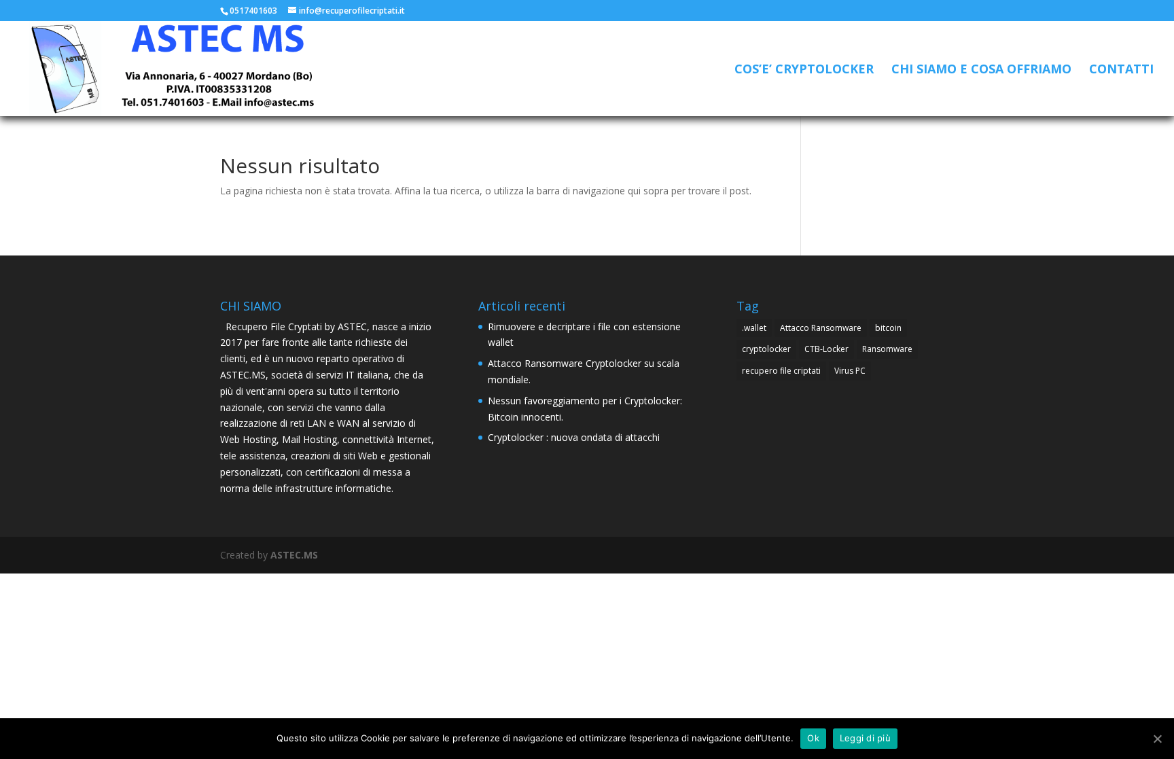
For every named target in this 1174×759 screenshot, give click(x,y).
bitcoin (888, 328)
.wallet (754, 328)
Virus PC (850, 370)
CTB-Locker (826, 349)
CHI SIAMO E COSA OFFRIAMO (981, 70)
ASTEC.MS (294, 554)
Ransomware (887, 349)
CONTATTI (1121, 70)
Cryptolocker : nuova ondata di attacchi (574, 437)
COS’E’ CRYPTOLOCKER (804, 70)
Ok (813, 737)
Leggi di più (865, 737)
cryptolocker (766, 349)
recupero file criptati (781, 370)
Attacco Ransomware (820, 328)
